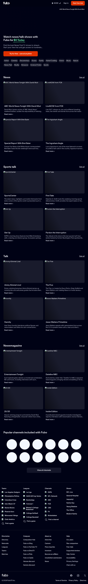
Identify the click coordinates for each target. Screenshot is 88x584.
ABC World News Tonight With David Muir (22, 106)
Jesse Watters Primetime (56, 322)
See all (82, 77)
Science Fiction (36, 65)
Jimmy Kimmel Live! (12, 285)
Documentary (24, 61)
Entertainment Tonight (13, 374)
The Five (49, 285)
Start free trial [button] (78, 3)
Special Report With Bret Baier (17, 143)
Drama (34, 61)
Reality (16, 65)
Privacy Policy (73, 580)
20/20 (7, 411)
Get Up (7, 232)
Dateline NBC (52, 374)
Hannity (7, 322)
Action (6, 61)
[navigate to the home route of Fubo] (6, 3)
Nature (75, 61)
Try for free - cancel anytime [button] (21, 54)
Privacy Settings (72, 561)
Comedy (14, 61)
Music (68, 61)
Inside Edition (52, 411)
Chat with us (70, 565)
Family (41, 61)
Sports (46, 65)
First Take (50, 195)
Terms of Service (61, 580)
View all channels (44, 470)
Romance (24, 65)
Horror (61, 61)
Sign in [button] (66, 3)
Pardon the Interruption (56, 232)
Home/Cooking (51, 61)
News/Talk (8, 65)
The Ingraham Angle (54, 143)
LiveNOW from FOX (54, 106)
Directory (83, 580)
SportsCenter (10, 195)
